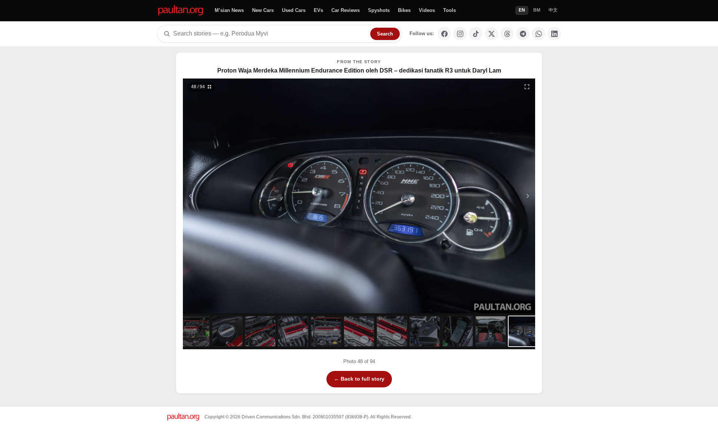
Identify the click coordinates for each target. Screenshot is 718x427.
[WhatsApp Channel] (538, 33)
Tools (449, 10)
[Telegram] (523, 33)
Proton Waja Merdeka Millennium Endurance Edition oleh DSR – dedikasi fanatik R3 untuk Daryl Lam (359, 70)
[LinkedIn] (554, 33)
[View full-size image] (527, 87)
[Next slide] (491, 196)
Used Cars (294, 10)
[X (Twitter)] (491, 33)
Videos (427, 10)
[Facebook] (444, 33)
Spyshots (379, 10)
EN (522, 10)
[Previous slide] (227, 196)
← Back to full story (359, 379)
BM (536, 10)
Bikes (404, 10)
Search (385, 34)
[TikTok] (475, 33)
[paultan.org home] (180, 10)
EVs (318, 10)
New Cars (263, 10)
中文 (553, 10)
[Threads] (507, 33)
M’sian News (229, 10)
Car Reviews (345, 10)
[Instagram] (460, 33)
